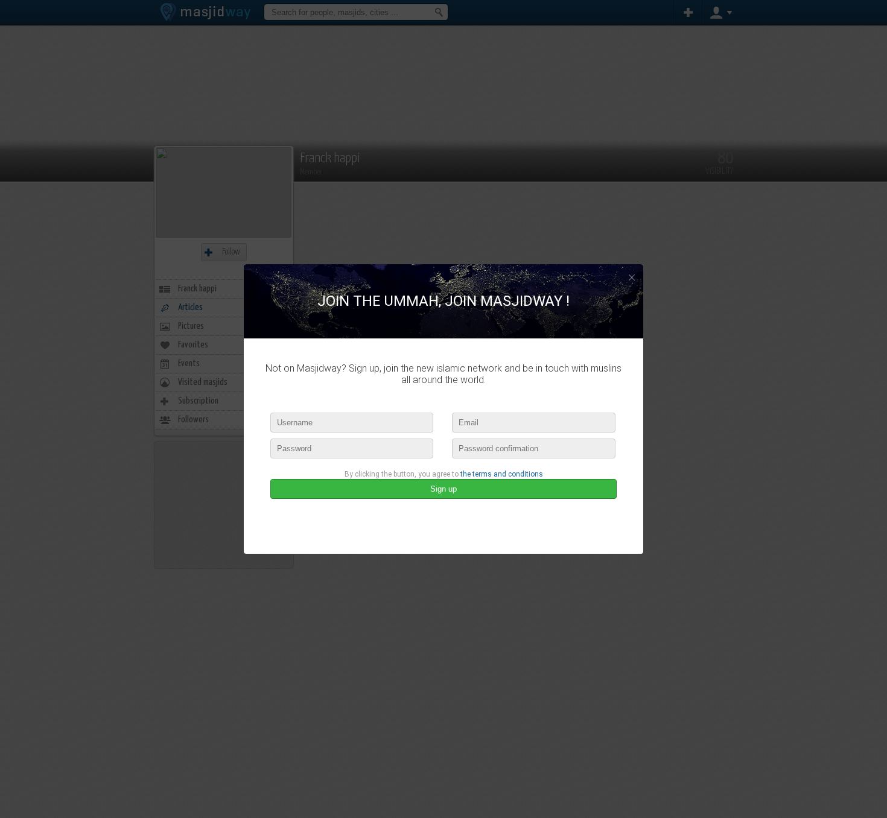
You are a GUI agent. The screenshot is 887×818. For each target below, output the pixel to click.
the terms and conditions (501, 474)
